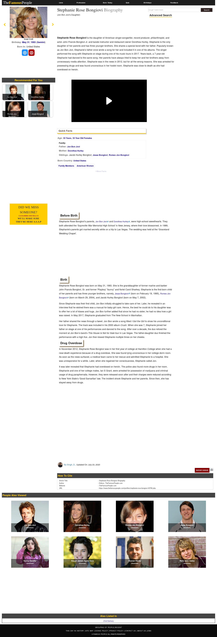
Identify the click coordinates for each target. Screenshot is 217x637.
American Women (85, 165)
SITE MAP (89, 631)
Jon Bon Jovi (73, 146)
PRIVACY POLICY (116, 631)
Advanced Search (160, 15)
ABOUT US (142, 631)
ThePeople (17, 3)
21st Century (108, 621)
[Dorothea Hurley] (40, 92)
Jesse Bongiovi (100, 155)
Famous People (100, 634)
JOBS (149, 631)
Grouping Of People (104, 627)
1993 (33, 42)
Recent (118, 627)
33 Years (67, 138)
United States (79, 160)
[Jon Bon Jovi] (14, 92)
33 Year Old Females (82, 138)
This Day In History (75, 631)
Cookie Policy (102, 631)
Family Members (66, 165)
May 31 (26, 42)
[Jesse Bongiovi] (40, 109)
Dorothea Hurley (76, 150)
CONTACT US (130, 631)
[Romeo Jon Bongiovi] (14, 109)
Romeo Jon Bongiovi (119, 155)
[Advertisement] (103, 27)
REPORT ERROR (202, 470)
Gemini (41, 42)
